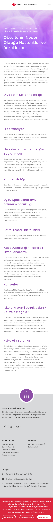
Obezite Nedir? (25, 28)
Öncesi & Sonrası (9, 455)
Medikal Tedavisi (8, 449)
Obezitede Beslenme (10, 452)
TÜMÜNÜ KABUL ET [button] (44, 517)
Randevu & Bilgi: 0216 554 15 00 (19, 474)
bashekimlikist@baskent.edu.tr (19, 479)
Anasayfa (12, 28)
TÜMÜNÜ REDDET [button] (26, 517)
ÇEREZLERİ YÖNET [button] (8, 517)
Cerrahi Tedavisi (8, 447)
